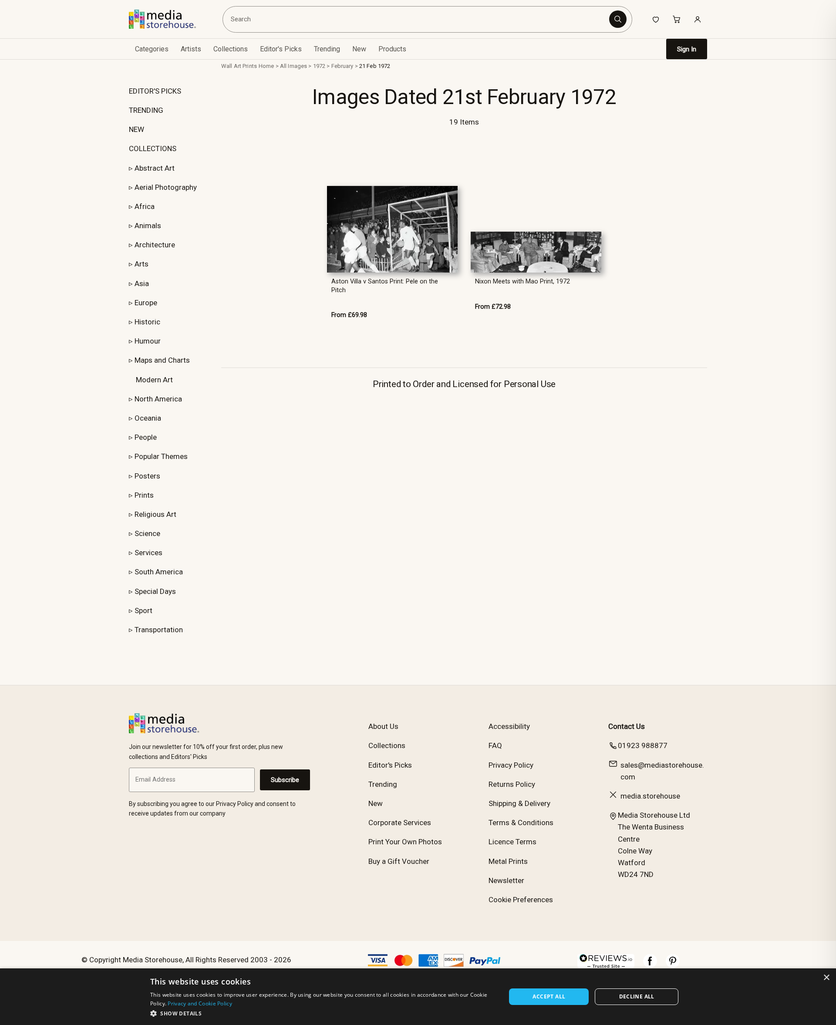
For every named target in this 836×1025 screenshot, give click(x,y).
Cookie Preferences (521, 899)
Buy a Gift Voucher (398, 861)
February (342, 66)
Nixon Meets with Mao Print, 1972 (522, 281)
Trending (327, 49)
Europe (146, 302)
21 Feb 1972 (374, 66)
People (146, 437)
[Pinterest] (673, 965)
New (359, 49)
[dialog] (418, 996)
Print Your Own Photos (405, 841)
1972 (319, 66)
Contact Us (626, 726)
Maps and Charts (162, 360)
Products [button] (392, 49)
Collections (230, 49)
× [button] (826, 977)
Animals (148, 225)
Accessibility (509, 726)
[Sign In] (697, 19)
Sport (143, 610)
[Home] (169, 19)
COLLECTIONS (152, 148)
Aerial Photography (166, 187)
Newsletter (506, 880)
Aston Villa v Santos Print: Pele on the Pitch (384, 285)
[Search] (618, 19)
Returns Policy (512, 784)
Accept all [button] (549, 996)
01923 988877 (642, 745)
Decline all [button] (636, 996)
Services (148, 552)
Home (266, 66)
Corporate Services (399, 822)
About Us (383, 726)
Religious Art (155, 514)
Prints (144, 495)
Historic (147, 321)
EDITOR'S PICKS (155, 91)
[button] (323, 1013)
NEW (136, 129)
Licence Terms (512, 841)
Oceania (148, 418)
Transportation (159, 629)
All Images (293, 66)
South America (159, 571)
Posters (147, 476)
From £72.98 (493, 306)
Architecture (155, 244)
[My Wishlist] (655, 19)
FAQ (495, 745)
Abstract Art (155, 168)
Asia (142, 283)
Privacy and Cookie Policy (200, 1003)
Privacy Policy (511, 765)
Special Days (155, 591)
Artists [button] (191, 49)
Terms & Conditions (521, 822)
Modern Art (154, 379)
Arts (141, 264)
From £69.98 (349, 315)
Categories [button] (152, 49)
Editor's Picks (281, 49)
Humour (148, 341)
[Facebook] (650, 965)
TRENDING (146, 110)
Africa (145, 206)
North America (158, 398)
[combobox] (417, 19)
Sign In (686, 49)
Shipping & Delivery (519, 803)
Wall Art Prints (239, 66)
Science (147, 533)
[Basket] (676, 19)
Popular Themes (161, 456)
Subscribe (285, 780)
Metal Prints (508, 861)
